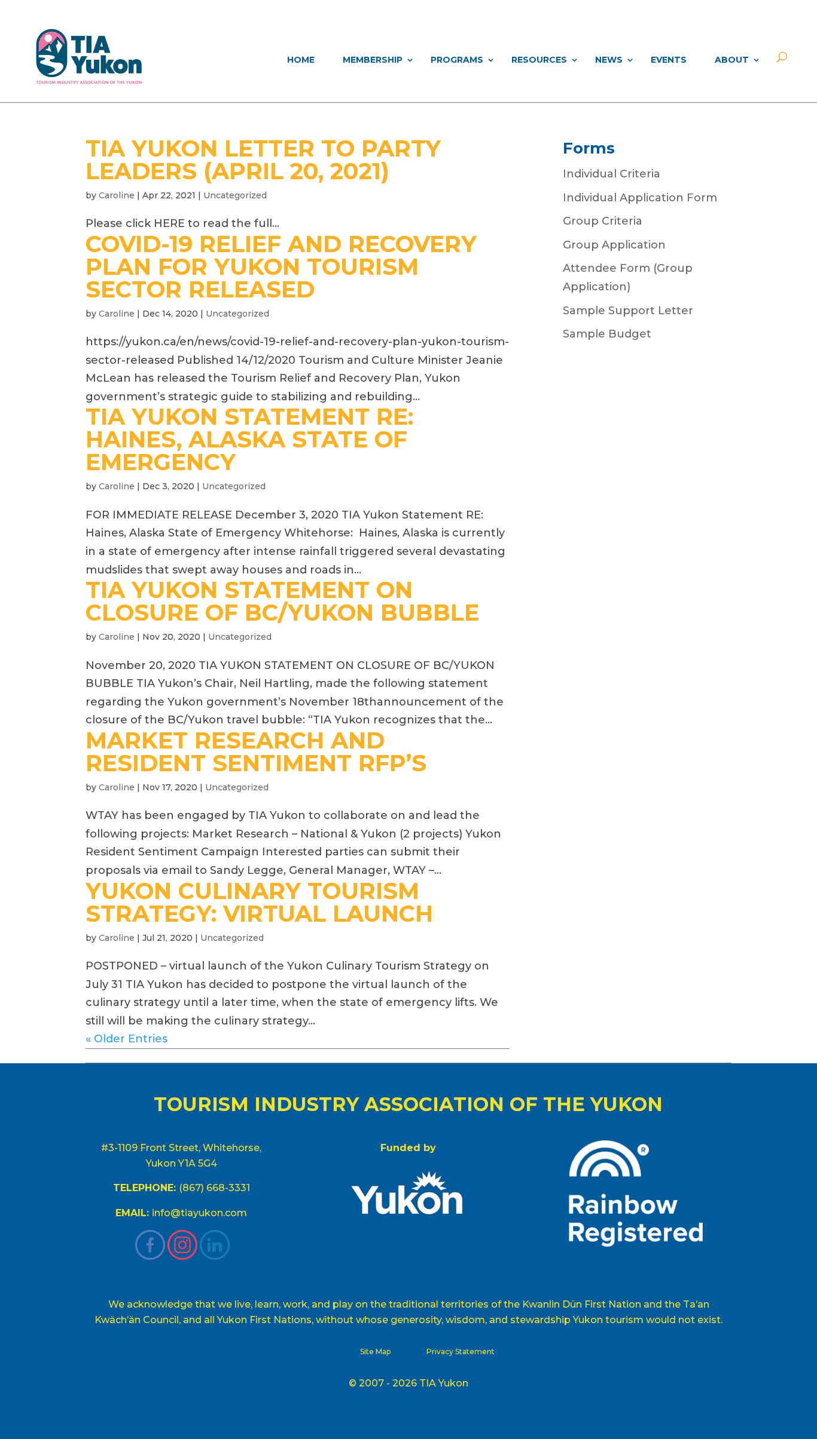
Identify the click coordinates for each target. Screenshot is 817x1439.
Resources (539, 59)
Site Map (375, 1351)
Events (669, 59)
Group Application (614, 244)
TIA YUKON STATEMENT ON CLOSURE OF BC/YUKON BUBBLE (282, 601)
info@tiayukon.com (199, 1213)
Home (301, 59)
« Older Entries (126, 1038)
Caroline (117, 195)
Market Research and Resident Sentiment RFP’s (256, 751)
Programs (457, 59)
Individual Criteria (611, 173)
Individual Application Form (640, 197)
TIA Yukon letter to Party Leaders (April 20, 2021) (263, 159)
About (732, 59)
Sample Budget (607, 333)
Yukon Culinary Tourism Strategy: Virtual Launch (259, 902)
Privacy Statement (460, 1351)
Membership (373, 59)
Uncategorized (235, 195)
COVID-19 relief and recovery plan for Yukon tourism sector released (281, 266)
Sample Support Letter (628, 310)
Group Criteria (602, 221)
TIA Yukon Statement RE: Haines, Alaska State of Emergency (249, 439)
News (609, 59)
